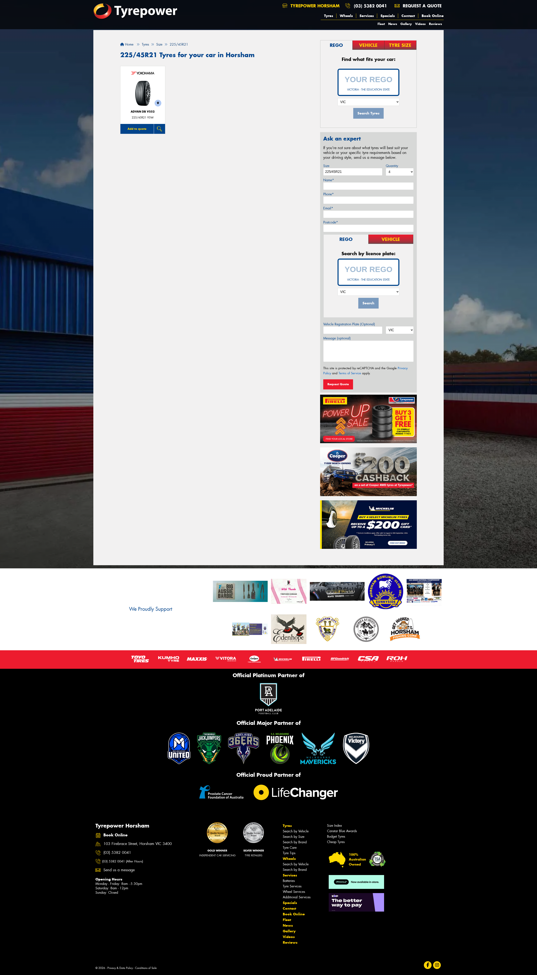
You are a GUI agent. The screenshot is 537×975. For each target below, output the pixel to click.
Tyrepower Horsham (314, 5)
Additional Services (296, 897)
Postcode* (330, 222)
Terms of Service (350, 373)
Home (128, 44)
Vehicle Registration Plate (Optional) (349, 324)
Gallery (406, 24)
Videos (420, 24)
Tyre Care (290, 847)
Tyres (328, 15)
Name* (328, 180)
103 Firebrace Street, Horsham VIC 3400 (137, 843)
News (392, 24)
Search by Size (293, 836)
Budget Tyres (336, 836)
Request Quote (338, 384)
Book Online (433, 15)
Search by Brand (295, 842)
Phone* (328, 194)
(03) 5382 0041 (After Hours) (122, 861)
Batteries (289, 881)
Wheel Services (294, 892)
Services (367, 15)
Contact (408, 15)
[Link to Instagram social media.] (437, 965)
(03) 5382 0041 (370, 5)
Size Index (334, 825)
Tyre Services (292, 886)
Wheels (346, 15)
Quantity (392, 166)
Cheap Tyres (336, 842)
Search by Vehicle (296, 831)
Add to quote (137, 129)
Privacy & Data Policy (120, 968)
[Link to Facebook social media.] (428, 965)
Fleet (381, 24)
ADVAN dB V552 (143, 111)
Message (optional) (337, 338)
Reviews (435, 24)
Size (326, 166)
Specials (388, 15)
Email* (328, 208)
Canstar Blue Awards (342, 831)
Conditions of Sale (146, 968)
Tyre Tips (289, 853)
